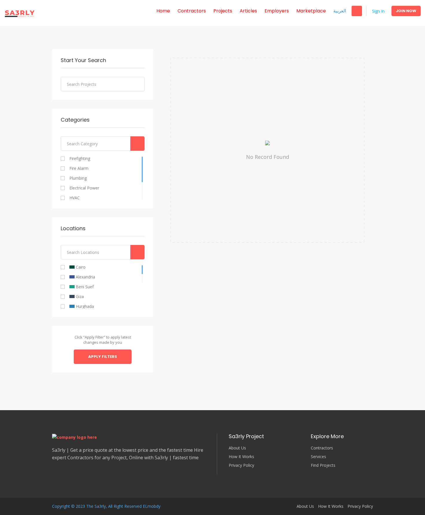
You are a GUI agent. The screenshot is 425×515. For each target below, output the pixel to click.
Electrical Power (84, 188)
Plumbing (78, 178)
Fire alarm (78, 168)
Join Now (406, 11)
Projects (222, 11)
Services (318, 456)
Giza (79, 297)
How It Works (241, 456)
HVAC (74, 198)
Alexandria (85, 277)
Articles (248, 11)
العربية (339, 11)
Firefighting (79, 159)
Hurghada (84, 306)
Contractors (192, 11)
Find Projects (323, 465)
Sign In (378, 11)
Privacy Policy (241, 465)
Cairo (80, 267)
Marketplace (311, 11)
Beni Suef (84, 287)
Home (163, 11)
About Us (237, 448)
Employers (277, 11)
